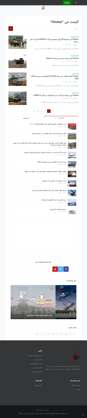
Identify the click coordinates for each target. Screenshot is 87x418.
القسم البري (75, 73)
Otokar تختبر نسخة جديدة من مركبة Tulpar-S (62, 58)
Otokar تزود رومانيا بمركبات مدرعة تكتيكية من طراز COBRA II (56, 95)
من (61, 334)
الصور (78, 389)
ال (70, 334)
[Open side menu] (76, 3)
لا (57, 334)
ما (49, 334)
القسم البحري (37, 367)
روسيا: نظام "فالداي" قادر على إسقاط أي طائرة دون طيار (49, 190)
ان (45, 334)
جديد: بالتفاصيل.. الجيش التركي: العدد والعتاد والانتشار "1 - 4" (48, 124)
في (66, 334)
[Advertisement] (43, 239)
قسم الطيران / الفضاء (34, 356)
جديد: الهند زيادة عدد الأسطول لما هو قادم (53, 200)
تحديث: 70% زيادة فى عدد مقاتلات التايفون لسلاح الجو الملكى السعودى (45, 152)
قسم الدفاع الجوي (36, 364)
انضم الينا (39, 410)
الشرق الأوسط (75, 36)
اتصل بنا (46, 410)
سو (37, 334)
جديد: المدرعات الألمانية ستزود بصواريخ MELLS (52, 162)
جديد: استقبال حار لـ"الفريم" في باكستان (54, 181)
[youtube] (55, 269)
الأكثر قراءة (61, 118)
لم (53, 334)
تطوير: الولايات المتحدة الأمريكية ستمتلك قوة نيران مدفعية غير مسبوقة (45, 171)
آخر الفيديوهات (26, 118)
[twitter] (60, 269)
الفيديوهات (38, 385)
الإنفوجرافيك (76, 385)
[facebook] (66, 269)
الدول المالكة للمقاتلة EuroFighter (60, 315)
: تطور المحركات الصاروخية (58, 209)
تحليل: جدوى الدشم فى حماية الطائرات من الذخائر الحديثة (49, 133)
